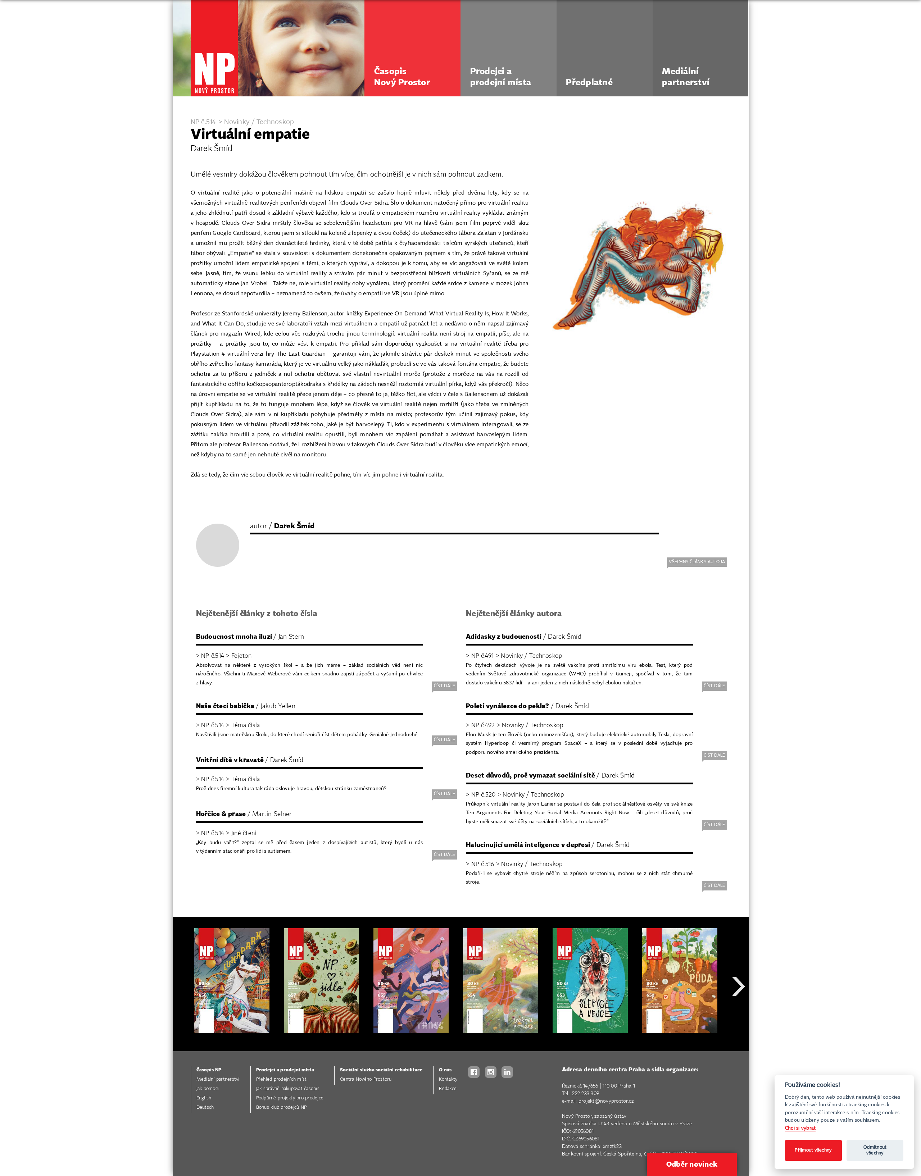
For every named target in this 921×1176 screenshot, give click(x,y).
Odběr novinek (691, 1164)
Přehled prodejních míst (281, 1079)
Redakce (448, 1088)
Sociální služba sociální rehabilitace (381, 1070)
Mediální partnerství (218, 1079)
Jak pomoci (207, 1088)
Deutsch (205, 1107)
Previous (183, 1012)
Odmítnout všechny (874, 1150)
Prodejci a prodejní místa (285, 1070)
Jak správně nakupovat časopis (287, 1088)
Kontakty (448, 1079)
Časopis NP (209, 1070)
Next (738, 1012)
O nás (445, 1070)
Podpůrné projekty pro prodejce (290, 1098)
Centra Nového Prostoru (366, 1079)
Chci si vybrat (800, 1128)
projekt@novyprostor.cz (606, 1101)
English (204, 1098)
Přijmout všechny (813, 1150)
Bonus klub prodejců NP (281, 1107)
